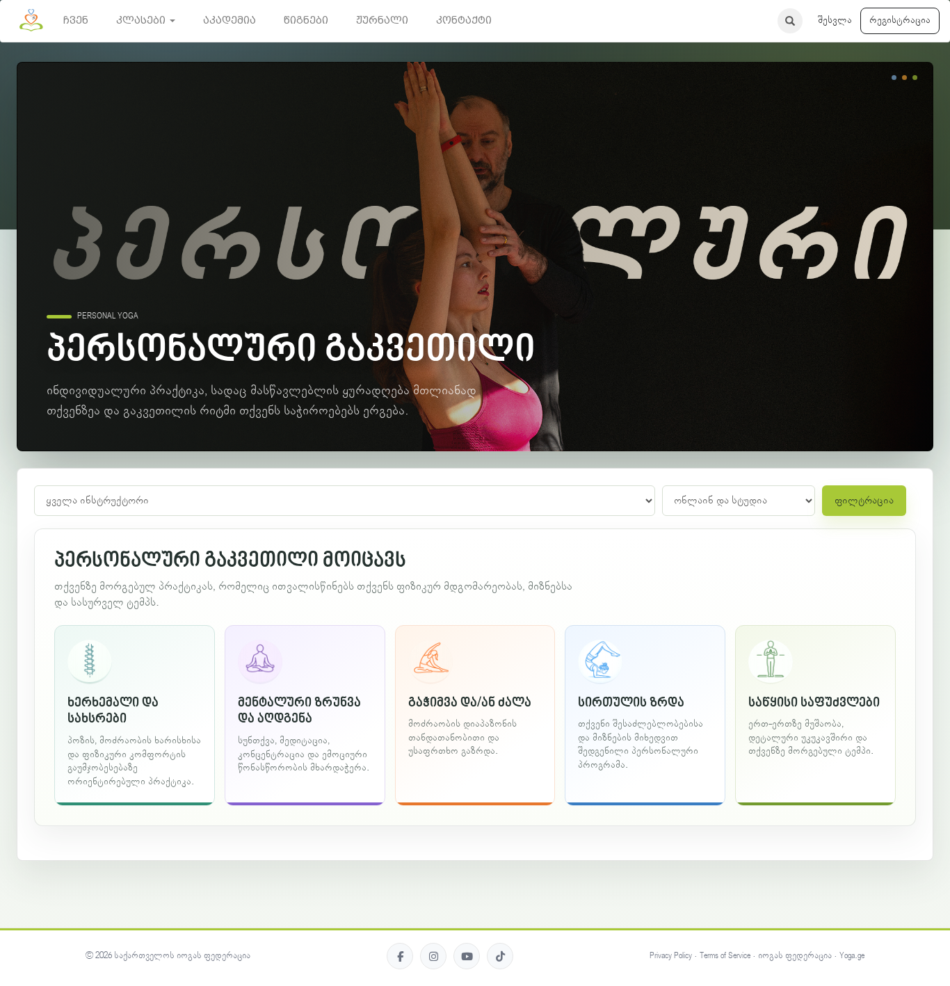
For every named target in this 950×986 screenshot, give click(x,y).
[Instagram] (433, 956)
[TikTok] (500, 956)
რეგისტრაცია (900, 20)
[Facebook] (400, 956)
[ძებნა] (790, 20)
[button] (145, 21)
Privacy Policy (671, 956)
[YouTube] (466, 956)
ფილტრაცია (864, 500)
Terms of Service (725, 956)
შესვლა (835, 20)
